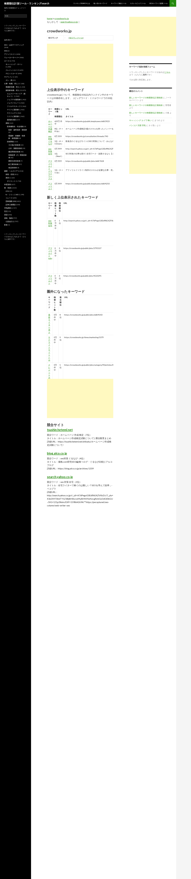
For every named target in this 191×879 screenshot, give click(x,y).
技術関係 (10, 142)
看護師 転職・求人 (12, 87)
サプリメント (9, 77)
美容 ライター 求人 (49, 324)
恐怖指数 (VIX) (11, 201)
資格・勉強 (8, 218)
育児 (6, 211)
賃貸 (6, 215)
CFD (7, 191)
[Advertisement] (80, 63)
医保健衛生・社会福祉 (15, 126)
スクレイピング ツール (138, 3)
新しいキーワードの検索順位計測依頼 (145, 97)
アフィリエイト (10, 54)
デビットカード (11, 73)
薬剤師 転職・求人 (12, 90)
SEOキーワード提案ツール (158, 3)
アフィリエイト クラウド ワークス (50, 170)
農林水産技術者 (14, 161)
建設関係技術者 (14, 152)
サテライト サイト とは (49, 348)
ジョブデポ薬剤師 (13, 99)
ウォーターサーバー (11, 57)
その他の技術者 (14, 145)
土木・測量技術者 (15, 148)
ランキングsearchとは (81, 3)
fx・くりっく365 (12, 194)
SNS (5, 51)
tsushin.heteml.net (60, 430)
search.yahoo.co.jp (69, 21)
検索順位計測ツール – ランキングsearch (26, 3)
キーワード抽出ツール (118, 3)
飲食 (6, 225)
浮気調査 (7, 208)
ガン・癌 (9, 80)
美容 (7, 178)
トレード (9, 198)
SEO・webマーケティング (14, 45)
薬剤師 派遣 (11, 120)
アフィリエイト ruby (50, 253)
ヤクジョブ (11, 113)
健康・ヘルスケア (11, 171)
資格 (7, 123)
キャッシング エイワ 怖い (140, 120)
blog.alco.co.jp (57, 453)
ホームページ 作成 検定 (50, 126)
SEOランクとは (76, 38)
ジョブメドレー (13, 103)
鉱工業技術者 (13, 164)
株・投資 (7, 188)
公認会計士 (10, 221)
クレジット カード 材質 (49, 376)
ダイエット (11, 181)
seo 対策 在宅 (50, 151)
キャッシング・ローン (14, 64)
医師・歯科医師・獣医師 (17, 130)
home (49, 18)
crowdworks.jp (62, 18)
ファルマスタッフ (13, 106)
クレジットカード (12, 70)
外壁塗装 (7, 184)
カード (6, 61)
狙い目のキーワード (100, 3)
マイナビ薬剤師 (13, 110)
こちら (15, 28)
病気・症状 (10, 174)
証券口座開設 (11, 205)
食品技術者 (12, 168)
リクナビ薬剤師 (13, 116)
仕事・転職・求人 (11, 84)
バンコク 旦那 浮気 (137, 125)
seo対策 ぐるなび (50, 140)
